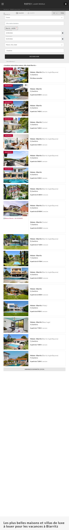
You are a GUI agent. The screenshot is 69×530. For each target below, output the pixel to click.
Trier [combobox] (62, 13)
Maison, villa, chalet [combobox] (11, 44)
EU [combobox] (54, 13)
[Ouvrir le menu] (2, 4)
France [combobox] (8, 17)
